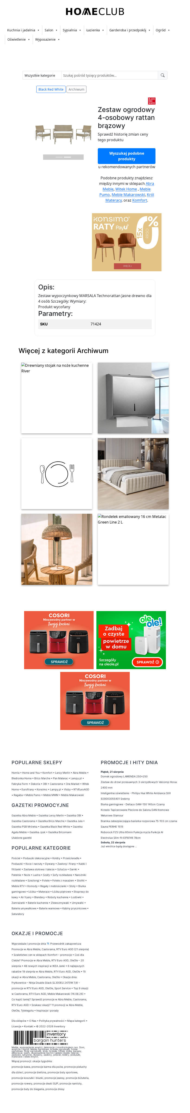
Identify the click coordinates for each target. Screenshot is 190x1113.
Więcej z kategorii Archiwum (63, 351)
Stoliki (81, 880)
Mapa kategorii (76, 1020)
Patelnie (16, 875)
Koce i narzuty (33, 863)
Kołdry (56, 858)
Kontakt (28, 1026)
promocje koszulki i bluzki (27, 1078)
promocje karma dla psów (47, 1066)
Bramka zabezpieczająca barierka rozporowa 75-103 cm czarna (139, 821)
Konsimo (42, 789)
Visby (67, 789)
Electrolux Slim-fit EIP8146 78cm (121, 837)
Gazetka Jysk (37, 832)
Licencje (17, 1026)
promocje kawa (21, 1066)
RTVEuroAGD (81, 789)
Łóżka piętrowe (61, 891)
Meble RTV (18, 886)
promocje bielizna (35, 1072)
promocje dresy (54, 1089)
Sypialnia (70, 30)
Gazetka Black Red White (55, 826)
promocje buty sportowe (62, 1072)
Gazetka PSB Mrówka (24, 826)
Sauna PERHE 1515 (112, 826)
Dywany (50, 863)
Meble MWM (50, 795)
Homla (15, 772)
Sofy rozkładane (62, 875)
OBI (45, 784)
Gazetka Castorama (23, 821)
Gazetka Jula (74, 821)
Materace (44, 891)
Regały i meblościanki (53, 886)
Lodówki (76, 897)
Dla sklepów (19, 1020)
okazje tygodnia (42, 1061)
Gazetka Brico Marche (51, 821)
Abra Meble (79, 772)
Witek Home (126, 189)
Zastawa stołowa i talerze (39, 869)
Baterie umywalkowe (24, 908)
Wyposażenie (45, 39)
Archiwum (76, 89)
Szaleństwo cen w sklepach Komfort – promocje (43, 954)
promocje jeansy (54, 1078)
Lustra (36, 875)
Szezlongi (33, 880)
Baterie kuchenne (38, 902)
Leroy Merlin (62, 772)
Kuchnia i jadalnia (21, 30)
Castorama (56, 784)
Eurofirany (28, 789)
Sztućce (62, 869)
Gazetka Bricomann (59, 832)
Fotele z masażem (63, 880)
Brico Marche (42, 778)
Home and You (31, 772)
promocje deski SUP (46, 1083)
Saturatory (18, 914)
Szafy (46, 875)
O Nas (32, 1020)
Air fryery (26, 897)
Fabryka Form (20, 784)
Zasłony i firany (66, 863)
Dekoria (35, 784)
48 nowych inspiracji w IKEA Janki (44, 966)
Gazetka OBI (73, 815)
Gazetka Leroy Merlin (51, 815)
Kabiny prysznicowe (74, 908)
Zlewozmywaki (60, 902)
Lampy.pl (76, 778)
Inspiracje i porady (47, 1010)
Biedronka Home (22, 778)
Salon (49, 30)
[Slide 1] (59, 157)
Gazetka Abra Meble (24, 815)
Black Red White (50, 89)
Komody (32, 886)
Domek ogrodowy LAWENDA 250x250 (124, 776)
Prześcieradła (71, 858)
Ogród (161, 30)
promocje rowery (22, 1083)
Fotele (46, 880)
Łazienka (93, 30)
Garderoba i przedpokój (127, 30)
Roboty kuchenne (58, 897)
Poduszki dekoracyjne (36, 858)
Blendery (39, 897)
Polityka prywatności (51, 1020)
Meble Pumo (33, 795)
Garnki (73, 869)
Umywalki (78, 902)
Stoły (72, 886)
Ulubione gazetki (22, 837)
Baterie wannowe (49, 908)
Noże (27, 875)
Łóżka (32, 891)
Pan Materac (60, 778)
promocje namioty (71, 1083)
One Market (72, 784)
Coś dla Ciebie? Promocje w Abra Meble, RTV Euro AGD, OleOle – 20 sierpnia (48, 960)
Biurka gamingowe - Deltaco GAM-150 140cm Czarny (133, 804)
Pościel (16, 858)
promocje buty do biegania (28, 1089)
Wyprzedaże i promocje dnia (29, 943)
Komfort (139, 200)
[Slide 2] (67, 157)
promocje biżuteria (77, 1078)
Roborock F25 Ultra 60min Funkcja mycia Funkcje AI (132, 832)
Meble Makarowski (128, 194)
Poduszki (17, 863)
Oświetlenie (16, 39)
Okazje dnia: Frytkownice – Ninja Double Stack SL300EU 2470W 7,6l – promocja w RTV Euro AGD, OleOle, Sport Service (46, 983)
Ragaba (18, 795)
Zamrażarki (18, 902)
